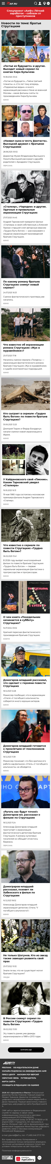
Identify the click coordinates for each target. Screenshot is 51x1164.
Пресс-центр (8, 1074)
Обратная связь (10, 1078)
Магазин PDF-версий (28, 1074)
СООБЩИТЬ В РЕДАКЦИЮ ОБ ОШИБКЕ (20, 1085)
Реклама (6, 1067)
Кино (6, 100)
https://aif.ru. (35, 1146)
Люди (6, 977)
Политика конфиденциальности (17, 1151)
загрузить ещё (26, 1050)
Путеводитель (28, 1078)
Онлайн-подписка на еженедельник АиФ (24, 1071)
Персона (7, 166)
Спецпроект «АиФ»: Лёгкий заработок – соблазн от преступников (25, 13)
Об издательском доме (25, 1067)
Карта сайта (8, 1081)
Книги (6, 639)
